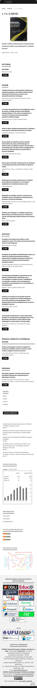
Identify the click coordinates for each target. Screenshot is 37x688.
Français (5, 401)
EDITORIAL (5, 69)
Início (4, 8)
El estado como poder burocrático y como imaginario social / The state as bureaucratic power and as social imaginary (18, 241)
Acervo (9, 8)
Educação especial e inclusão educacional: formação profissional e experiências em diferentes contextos (16, 375)
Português (5, 404)
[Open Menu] (2, 2)
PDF (6, 75)
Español (5, 398)
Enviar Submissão (10, 413)
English (5, 396)
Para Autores (6, 518)
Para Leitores (6, 516)
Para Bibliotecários (8, 521)
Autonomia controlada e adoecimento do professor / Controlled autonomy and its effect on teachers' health (18, 164)
